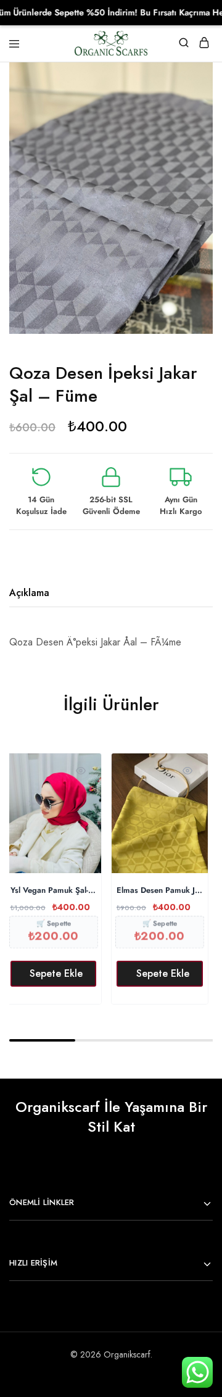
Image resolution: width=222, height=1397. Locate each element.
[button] (53, 974)
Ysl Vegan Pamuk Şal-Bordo (53, 890)
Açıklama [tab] (29, 593)
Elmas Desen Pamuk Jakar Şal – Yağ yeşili (160, 890)
